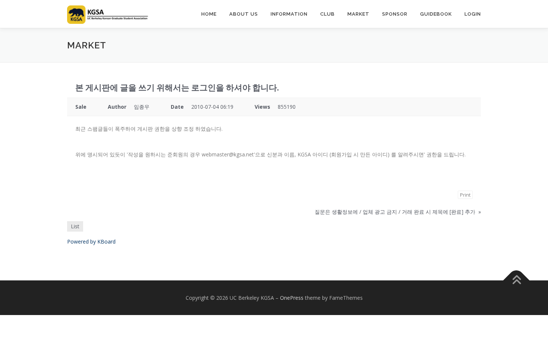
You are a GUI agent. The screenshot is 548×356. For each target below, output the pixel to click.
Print (465, 194)
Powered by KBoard (91, 241)
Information (289, 14)
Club (327, 14)
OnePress (291, 297)
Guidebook (436, 14)
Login (472, 14)
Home (209, 14)
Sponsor (394, 14)
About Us (243, 14)
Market (358, 14)
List (75, 226)
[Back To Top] (516, 280)
